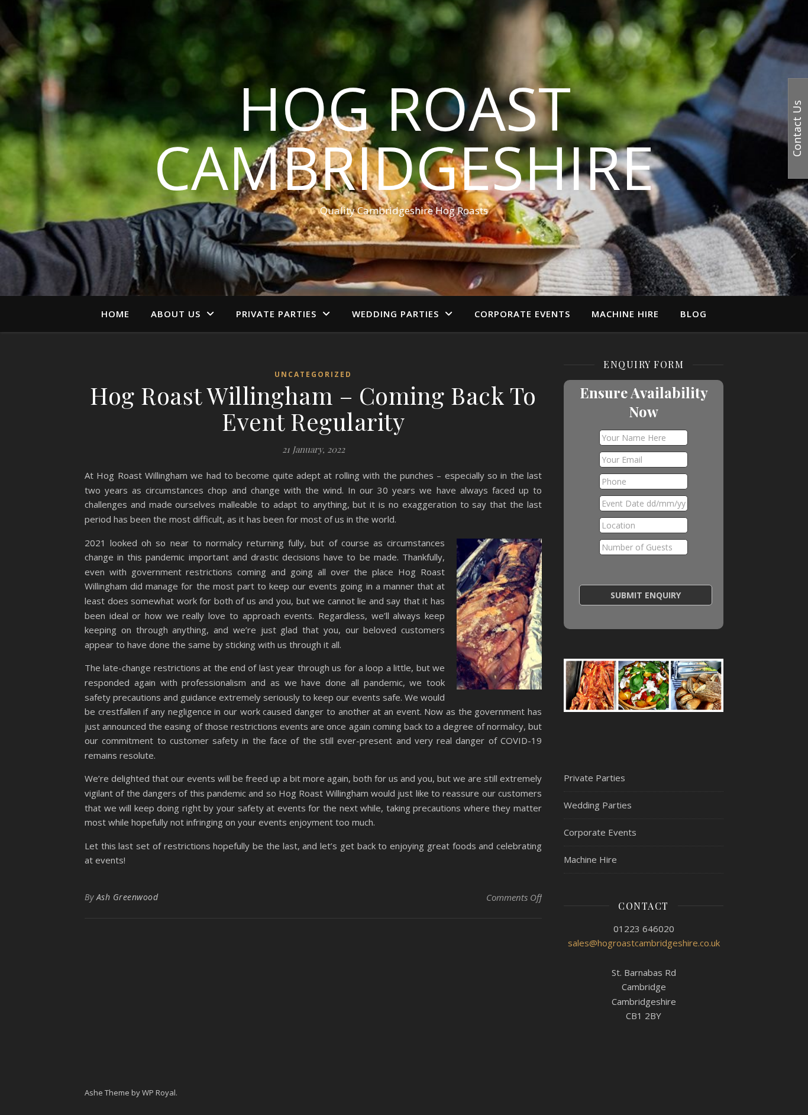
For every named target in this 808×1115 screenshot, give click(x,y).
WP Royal (159, 1092)
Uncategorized (313, 374)
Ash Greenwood (127, 897)
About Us (176, 314)
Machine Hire (625, 314)
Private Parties (276, 314)
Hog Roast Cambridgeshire (404, 137)
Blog (693, 314)
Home (115, 314)
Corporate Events (522, 314)
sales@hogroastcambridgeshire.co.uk (644, 943)
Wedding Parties (395, 314)
